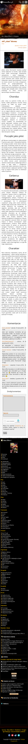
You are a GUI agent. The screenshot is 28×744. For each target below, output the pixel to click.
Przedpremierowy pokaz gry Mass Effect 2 (13, 633)
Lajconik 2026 (5, 650)
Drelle (3, 483)
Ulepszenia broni (6, 609)
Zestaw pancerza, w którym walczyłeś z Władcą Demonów (14, 662)
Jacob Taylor (5, 517)
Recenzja (4, 454)
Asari (3, 482)
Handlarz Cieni (6, 555)
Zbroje (4, 625)
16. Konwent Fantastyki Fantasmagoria (12, 642)
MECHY (4, 579)
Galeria (4, 456)
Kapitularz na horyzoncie (9, 692)
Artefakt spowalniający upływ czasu (11, 664)
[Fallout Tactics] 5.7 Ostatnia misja (11, 685)
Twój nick (5, 413)
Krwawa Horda (6, 557)
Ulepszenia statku (7, 612)
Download (5, 459)
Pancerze (4, 622)
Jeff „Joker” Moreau (7, 541)
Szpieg (4, 504)
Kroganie (4, 487)
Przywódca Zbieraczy (7, 547)
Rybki (3, 472)
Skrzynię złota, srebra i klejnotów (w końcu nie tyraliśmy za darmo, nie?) (14, 668)
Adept (3, 499)
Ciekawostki (5, 461)
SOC (3, 564)
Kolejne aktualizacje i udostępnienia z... (12, 687)
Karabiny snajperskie (7, 598)
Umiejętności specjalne (8, 477)
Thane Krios (5, 526)
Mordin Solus (5, 522)
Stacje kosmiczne (6, 474)
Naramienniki (5, 621)
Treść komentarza (8, 396)
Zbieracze (4, 491)
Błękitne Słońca (6, 552)
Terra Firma (5, 566)
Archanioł (4, 512)
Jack (3, 515)
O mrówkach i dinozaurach (9, 644)
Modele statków (6, 464)
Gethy (3, 485)
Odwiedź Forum (14, 694)
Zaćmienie (5, 568)
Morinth (4, 546)
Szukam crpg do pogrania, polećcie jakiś (13, 684)
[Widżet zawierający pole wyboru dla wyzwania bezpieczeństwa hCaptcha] (11, 421)
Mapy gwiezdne (6, 463)
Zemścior (4, 652)
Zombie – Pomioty (7, 493)
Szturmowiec (5, 506)
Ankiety (14, 678)
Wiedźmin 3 (18, 730)
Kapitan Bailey (6, 542)
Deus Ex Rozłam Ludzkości (18, 731)
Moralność (5, 466)
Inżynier (4, 501)
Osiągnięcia (5, 469)
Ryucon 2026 (5, 645)
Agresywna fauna (6, 572)
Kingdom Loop (6, 647)
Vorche (4, 490)
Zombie (4, 584)
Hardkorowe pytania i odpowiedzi (11, 630)
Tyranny (4, 730)
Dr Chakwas (5, 538)
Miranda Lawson (6, 520)
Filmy (3, 457)
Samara (4, 523)
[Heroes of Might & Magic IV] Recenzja (12, 690)
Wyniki (14, 675)
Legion (4, 519)
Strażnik (4, 503)
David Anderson (6, 536)
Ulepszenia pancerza (7, 611)
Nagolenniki (5, 619)
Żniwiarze (4, 494)
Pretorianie (5, 488)
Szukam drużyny (6, 688)
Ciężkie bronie (6, 595)
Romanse (4, 471)
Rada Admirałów (6, 561)
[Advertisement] (14, 19)
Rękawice (4, 624)
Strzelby (4, 603)
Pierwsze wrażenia (7, 632)
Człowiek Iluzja (6, 534)
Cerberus (4, 554)
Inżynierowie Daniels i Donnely (10, 539)
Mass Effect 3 (10, 730)
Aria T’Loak (5, 533)
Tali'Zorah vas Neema (8, 525)
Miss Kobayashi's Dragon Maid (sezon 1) (13, 641)
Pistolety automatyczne (8, 601)
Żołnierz (4, 507)
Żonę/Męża (5, 671)
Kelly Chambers (6, 544)
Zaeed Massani (6, 528)
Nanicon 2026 (6, 639)
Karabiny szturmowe (7, 600)
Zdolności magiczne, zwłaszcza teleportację (13, 666)
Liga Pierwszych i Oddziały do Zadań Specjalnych (11, 559)
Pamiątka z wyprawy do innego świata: (11, 659)
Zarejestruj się (19, 426)
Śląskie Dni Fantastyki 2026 (9, 653)
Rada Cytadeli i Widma (8, 563)
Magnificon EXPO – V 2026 (9, 649)
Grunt (3, 514)
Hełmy (4, 617)
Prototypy (5, 608)
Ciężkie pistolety (6, 597)
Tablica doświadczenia (8, 475)
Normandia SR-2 (6, 468)
